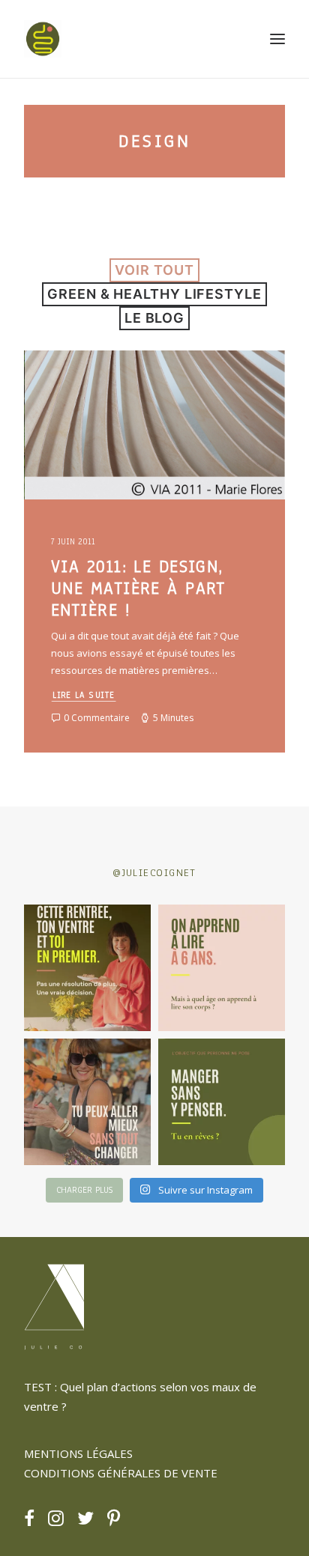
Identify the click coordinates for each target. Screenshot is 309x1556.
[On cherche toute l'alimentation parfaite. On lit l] (221, 1102)
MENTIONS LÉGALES (78, 1453)
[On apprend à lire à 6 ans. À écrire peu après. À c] (221, 968)
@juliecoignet (154, 873)
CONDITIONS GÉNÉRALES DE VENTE (121, 1472)
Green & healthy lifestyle (154, 294)
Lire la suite (84, 695)
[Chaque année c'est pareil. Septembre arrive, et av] (87, 968)
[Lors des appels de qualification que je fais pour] (87, 1102)
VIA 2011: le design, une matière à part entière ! (138, 588)
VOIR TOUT (154, 270)
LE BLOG (154, 318)
